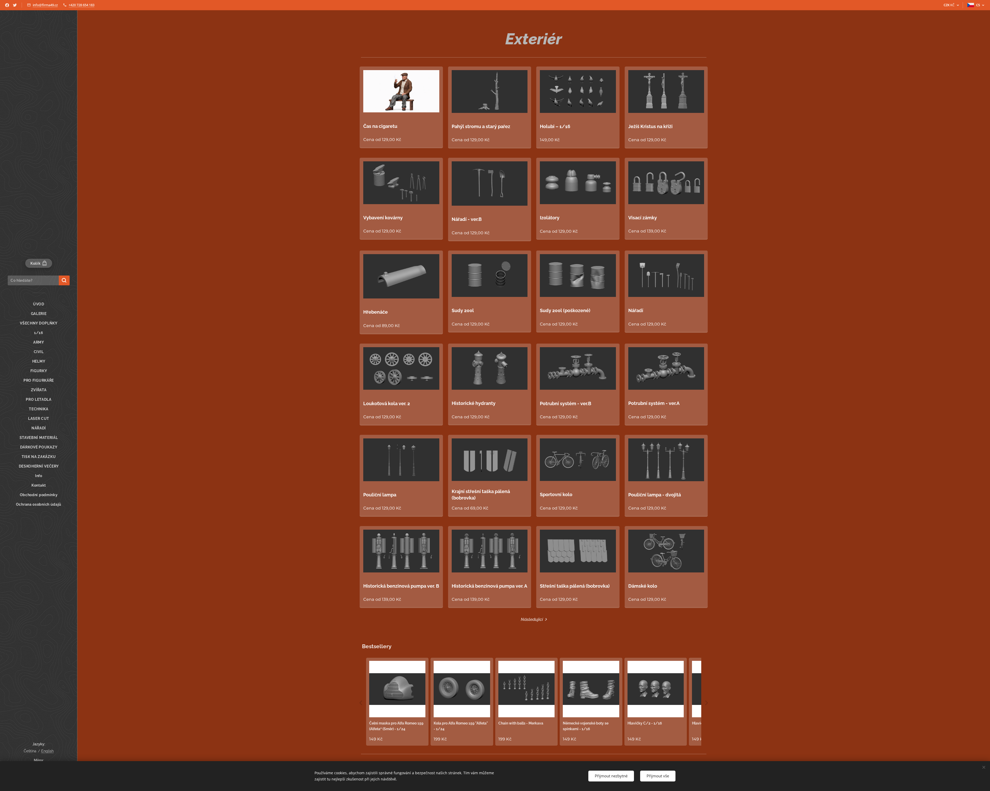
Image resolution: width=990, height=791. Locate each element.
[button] (361, 703)
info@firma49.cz (45, 5)
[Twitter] (15, 5)
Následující (532, 619)
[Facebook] (7, 5)
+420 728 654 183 (81, 5)
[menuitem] (39, 304)
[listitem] (397, 702)
